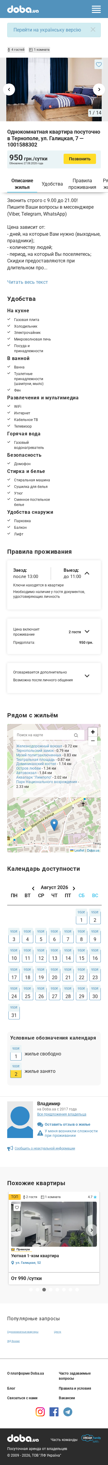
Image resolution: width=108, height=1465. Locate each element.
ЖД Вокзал (13, 1341)
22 (81, 977)
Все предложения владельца (61, 1114)
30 (95, 996)
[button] (54, 825)
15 (81, 958)
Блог (11, 1388)
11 (27, 958)
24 (14, 996)
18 (27, 977)
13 (54, 958)
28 (68, 996)
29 (81, 996)
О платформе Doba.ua (25, 1373)
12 (41, 958)
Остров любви (28, 768)
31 (14, 1015)
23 (95, 977)
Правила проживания (82, 184)
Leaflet (79, 850)
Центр (57, 1331)
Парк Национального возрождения (46, 782)
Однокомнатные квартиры (22, 1331)
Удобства (52, 184)
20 (54, 977)
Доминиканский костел (36, 764)
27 (54, 996)
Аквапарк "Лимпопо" (34, 777)
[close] (93, 29)
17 (14, 977)
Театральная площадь (35, 760)
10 (14, 958)
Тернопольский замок (35, 751)
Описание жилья (22, 184)
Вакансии (67, 1398)
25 (27, 996)
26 (41, 996)
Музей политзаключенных (39, 755)
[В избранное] (98, 64)
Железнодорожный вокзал (39, 746)
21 (68, 977)
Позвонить (80, 158)
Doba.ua (93, 850)
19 (41, 977)
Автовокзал (26, 773)
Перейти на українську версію (47, 30)
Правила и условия (75, 1388)
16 (95, 958)
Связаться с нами (22, 1398)
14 (68, 958)
